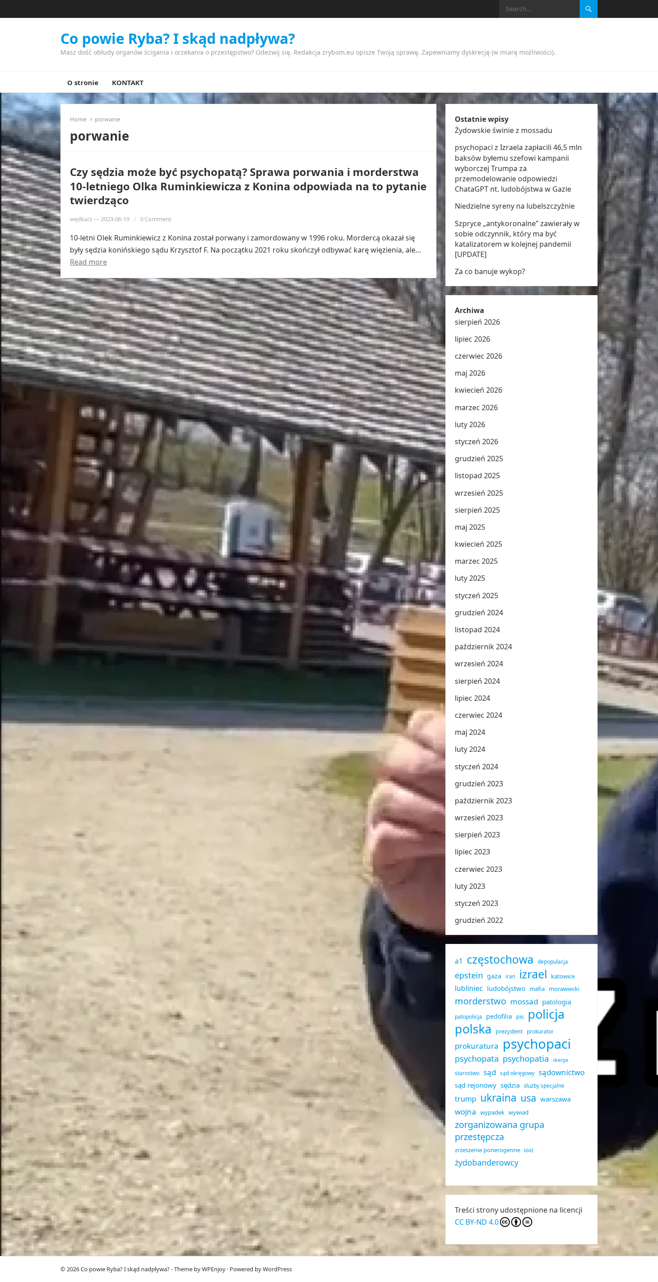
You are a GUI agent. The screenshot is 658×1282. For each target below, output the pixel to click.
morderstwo (480, 1001)
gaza (494, 976)
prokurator (540, 1031)
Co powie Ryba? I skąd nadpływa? (177, 38)
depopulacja (553, 961)
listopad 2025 (477, 475)
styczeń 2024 (476, 767)
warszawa (555, 1098)
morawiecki (564, 989)
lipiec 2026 (472, 339)
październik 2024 (483, 647)
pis (520, 1016)
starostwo (467, 1073)
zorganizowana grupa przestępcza (499, 1131)
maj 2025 (470, 527)
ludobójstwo (506, 988)
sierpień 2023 (477, 835)
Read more (88, 262)
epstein (469, 975)
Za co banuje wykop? (490, 271)
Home (78, 119)
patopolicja (468, 1016)
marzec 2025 (476, 561)
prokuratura (477, 1046)
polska (473, 1029)
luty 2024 (470, 749)
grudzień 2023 (479, 784)
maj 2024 (470, 732)
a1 (459, 961)
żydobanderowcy (486, 1162)
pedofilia (499, 1016)
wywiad (518, 1112)
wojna (465, 1111)
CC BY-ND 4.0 (477, 1222)
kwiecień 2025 (478, 544)
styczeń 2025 (476, 595)
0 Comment (155, 219)
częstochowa (500, 959)
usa (528, 1098)
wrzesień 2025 (479, 493)
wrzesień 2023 (479, 818)
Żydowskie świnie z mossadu (503, 130)
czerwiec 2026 (478, 356)
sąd (489, 1072)
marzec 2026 (476, 407)
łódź (529, 1150)
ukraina (498, 1098)
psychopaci (537, 1044)
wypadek (492, 1112)
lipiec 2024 (472, 698)
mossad (524, 1001)
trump (465, 1098)
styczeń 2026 (476, 441)
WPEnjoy (214, 1269)
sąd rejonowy (475, 1084)
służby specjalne (544, 1085)
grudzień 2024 (479, 612)
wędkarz (81, 219)
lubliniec (469, 988)
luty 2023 (470, 886)
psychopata (477, 1058)
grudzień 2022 (479, 920)
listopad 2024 (477, 630)
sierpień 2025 (477, 510)
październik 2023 (483, 801)
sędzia (510, 1084)
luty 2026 (470, 424)
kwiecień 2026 (478, 390)
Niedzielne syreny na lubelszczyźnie (515, 206)
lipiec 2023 (472, 852)
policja (546, 1014)
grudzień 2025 (479, 458)
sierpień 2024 (477, 681)
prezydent (509, 1031)
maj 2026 (470, 373)
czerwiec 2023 (478, 869)
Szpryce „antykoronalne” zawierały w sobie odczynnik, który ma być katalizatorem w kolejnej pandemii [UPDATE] (517, 239)
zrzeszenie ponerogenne (487, 1150)
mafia (537, 989)
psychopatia (526, 1058)
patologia (556, 1001)
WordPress (277, 1269)
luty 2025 (470, 578)
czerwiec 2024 (478, 715)
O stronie (82, 82)
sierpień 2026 (477, 322)
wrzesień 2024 (479, 664)
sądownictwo (561, 1072)
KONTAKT (128, 82)
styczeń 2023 (476, 903)
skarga (560, 1060)
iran (510, 976)
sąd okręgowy (517, 1073)
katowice (563, 976)
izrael (533, 974)
